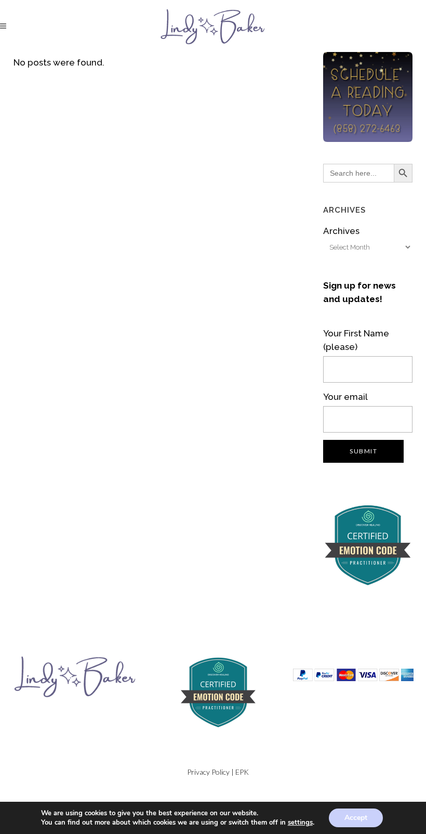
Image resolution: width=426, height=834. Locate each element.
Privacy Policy (208, 771)
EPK (242, 771)
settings (300, 822)
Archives (341, 231)
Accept (355, 818)
